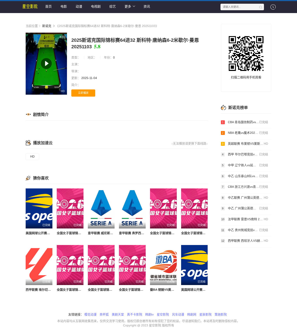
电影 (63, 6)
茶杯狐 (104, 314)
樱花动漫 (90, 314)
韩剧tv (149, 314)
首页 (48, 6)
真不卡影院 (134, 314)
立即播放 (83, 92)
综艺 (112, 6)
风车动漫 (178, 314)
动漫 (79, 6)
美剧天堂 (118, 314)
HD (32, 156)
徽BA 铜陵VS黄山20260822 (169, 289)
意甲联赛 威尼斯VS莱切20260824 (111, 233)
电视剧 (96, 6)
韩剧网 (191, 314)
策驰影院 (221, 314)
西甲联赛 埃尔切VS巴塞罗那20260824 (52, 289)
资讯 (146, 6)
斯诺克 (46, 26)
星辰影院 (205, 314)
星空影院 (163, 314)
